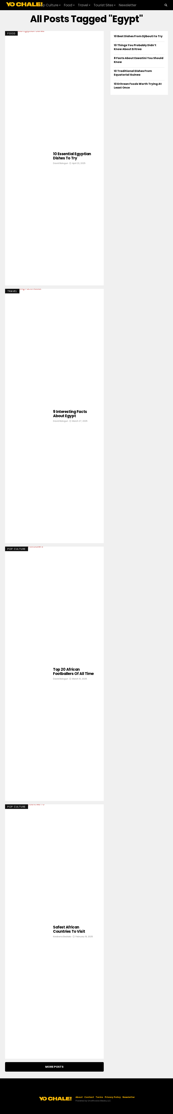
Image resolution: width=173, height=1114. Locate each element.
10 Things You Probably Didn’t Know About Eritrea (135, 47)
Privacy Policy (113, 1097)
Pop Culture (48, 5)
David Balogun (60, 163)
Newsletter (127, 5)
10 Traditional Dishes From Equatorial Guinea (133, 73)
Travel (83, 5)
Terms (99, 1097)
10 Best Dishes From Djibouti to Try (138, 36)
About (79, 1097)
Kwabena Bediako (62, 936)
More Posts (54, 1067)
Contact (89, 1097)
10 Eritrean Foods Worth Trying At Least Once (138, 86)
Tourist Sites (103, 5)
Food (68, 5)
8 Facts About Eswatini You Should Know (138, 60)
